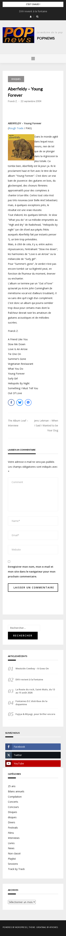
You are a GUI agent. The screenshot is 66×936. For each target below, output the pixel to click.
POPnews (46, 38)
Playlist (12, 858)
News (11, 848)
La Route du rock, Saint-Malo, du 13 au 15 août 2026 (35, 691)
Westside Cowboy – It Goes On (32, 668)
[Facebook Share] (11, 402)
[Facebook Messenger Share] (28, 402)
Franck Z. (12, 101)
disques (12, 817)
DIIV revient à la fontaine (33, 11)
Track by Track (16, 869)
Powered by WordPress (15, 927)
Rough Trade (16, 128)
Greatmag (41, 927)
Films (11, 832)
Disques (16, 79)
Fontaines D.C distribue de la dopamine (31, 703)
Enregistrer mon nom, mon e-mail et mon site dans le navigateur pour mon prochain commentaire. (31, 571)
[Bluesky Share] (19, 402)
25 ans (11, 786)
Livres (11, 843)
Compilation (15, 796)
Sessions (13, 863)
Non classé (14, 853)
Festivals (13, 827)
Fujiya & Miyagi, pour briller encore (35, 714)
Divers (11, 822)
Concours (13, 807)
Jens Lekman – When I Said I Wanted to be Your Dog (46, 425)
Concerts (13, 801)
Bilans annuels (16, 791)
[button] (31, 17)
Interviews (14, 838)
